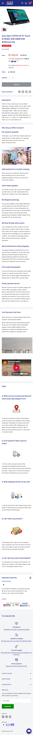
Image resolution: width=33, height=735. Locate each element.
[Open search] (22, 3)
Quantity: (4, 77)
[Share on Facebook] (19, 91)
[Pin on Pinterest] (23, 91)
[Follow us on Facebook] (3, 716)
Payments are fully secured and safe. (16, 666)
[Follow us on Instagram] (6, 716)
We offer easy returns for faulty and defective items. (16, 641)
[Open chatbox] (29, 731)
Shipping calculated (21, 65)
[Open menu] (3, 3)
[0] (30, 3)
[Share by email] (30, 91)
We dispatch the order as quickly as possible (16, 629)
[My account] (26, 3)
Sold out (16, 84)
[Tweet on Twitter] (26, 91)
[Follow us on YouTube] (10, 716)
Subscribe (8, 706)
